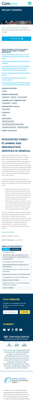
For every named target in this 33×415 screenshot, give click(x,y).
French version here (8, 232)
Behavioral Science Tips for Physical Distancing (16, 274)
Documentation (6, 103)
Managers (13, 97)
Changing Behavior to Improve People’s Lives (16, 277)
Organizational (6, 109)
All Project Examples (13, 28)
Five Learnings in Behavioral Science (13, 262)
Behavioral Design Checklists (11, 280)
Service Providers (22, 97)
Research (14, 103)
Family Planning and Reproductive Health (12, 124)
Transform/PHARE (8, 288)
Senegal (4, 91)
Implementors (6, 97)
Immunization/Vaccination (9, 127)
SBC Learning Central (10, 350)
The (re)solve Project (9, 252)
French (4, 115)
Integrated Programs (23, 127)
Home (4, 28)
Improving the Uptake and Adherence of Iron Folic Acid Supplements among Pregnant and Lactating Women (15, 56)
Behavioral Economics (8, 121)
